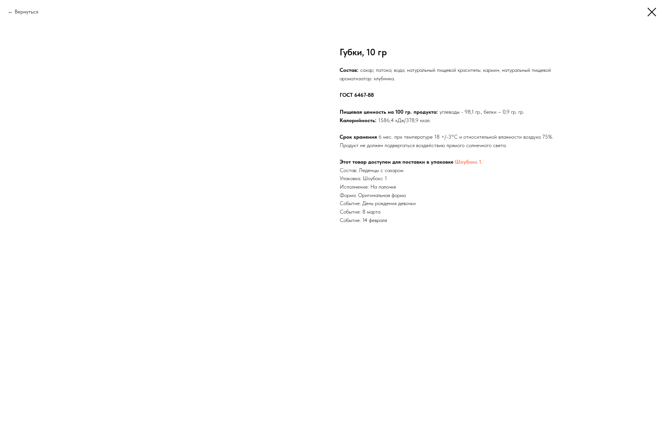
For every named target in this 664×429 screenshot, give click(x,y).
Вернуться (26, 11)
